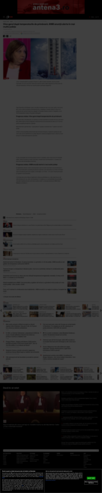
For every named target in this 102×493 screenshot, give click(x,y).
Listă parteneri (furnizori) (50, 480)
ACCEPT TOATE (91, 478)
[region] (51, 481)
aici (22, 485)
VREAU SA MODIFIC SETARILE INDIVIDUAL (91, 482)
